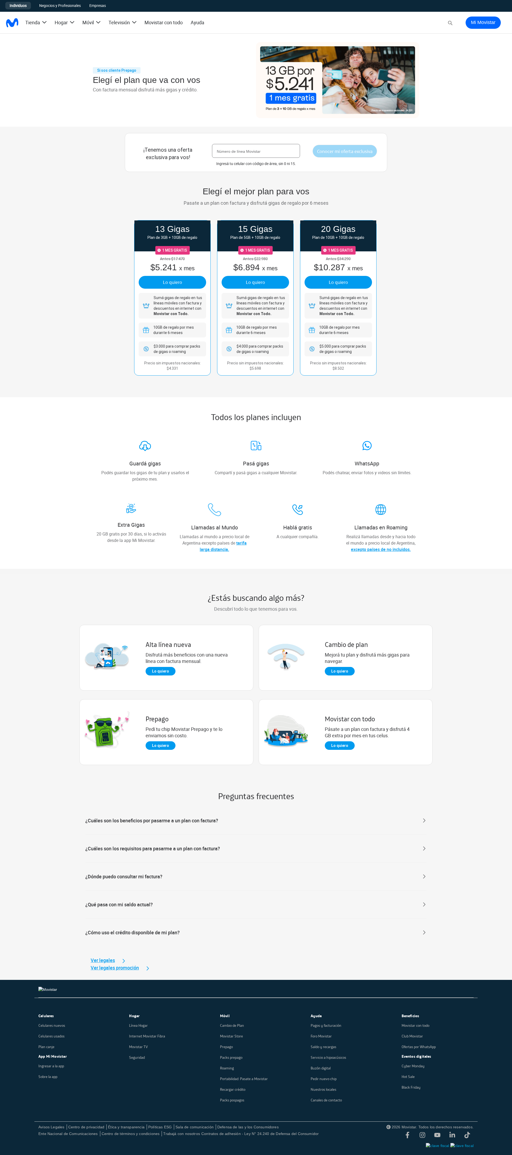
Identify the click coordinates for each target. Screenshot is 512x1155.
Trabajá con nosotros (181, 1134)
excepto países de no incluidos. (381, 549)
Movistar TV (138, 1046)
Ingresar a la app (51, 1066)
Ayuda (197, 22)
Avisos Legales (51, 1127)
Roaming (227, 1068)
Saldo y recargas (323, 1046)
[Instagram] (422, 1136)
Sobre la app (47, 1076)
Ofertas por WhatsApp (419, 1046)
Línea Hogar (138, 1025)
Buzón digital (321, 1068)
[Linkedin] (452, 1136)
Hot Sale (408, 1076)
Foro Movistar (321, 1036)
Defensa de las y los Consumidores (248, 1127)
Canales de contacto (326, 1100)
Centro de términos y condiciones (131, 1134)
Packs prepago (231, 1057)
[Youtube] (437, 1136)
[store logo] (12, 22)
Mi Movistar (483, 22)
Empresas (97, 5)
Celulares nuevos (51, 1025)
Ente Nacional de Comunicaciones (68, 1134)
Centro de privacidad (86, 1127)
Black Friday (411, 1087)
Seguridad (137, 1057)
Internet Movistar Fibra (147, 1036)
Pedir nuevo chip (324, 1078)
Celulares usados (51, 1036)
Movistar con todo (164, 22)
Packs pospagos (232, 1100)
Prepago (226, 1046)
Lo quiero (172, 282)
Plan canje (46, 1046)
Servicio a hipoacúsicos (328, 1057)
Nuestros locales (323, 1089)
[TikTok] (467, 1136)
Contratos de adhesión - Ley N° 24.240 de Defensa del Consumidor (260, 1134)
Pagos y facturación (326, 1025)
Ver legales (103, 960)
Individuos (18, 5)
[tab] (256, 820)
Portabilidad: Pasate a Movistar (244, 1078)
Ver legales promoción (115, 967)
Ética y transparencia (126, 1127)
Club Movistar (412, 1036)
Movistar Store (231, 1036)
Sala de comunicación (194, 1127)
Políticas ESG (160, 1127)
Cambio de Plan (232, 1025)
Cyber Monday (413, 1066)
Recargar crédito (232, 1089)
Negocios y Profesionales (60, 5)
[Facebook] (407, 1136)
